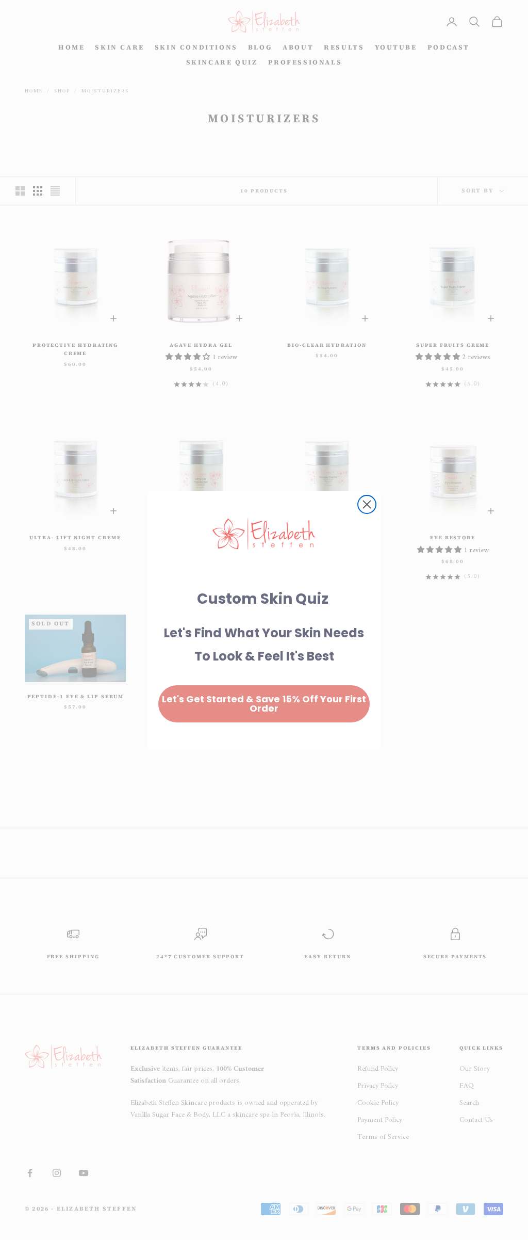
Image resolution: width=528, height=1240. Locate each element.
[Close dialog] (367, 504)
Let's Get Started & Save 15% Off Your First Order (264, 704)
